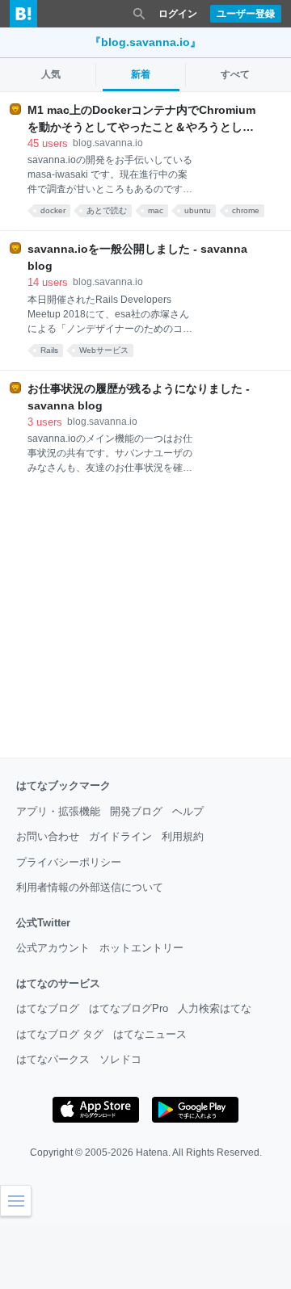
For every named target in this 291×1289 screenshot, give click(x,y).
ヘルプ (188, 811)
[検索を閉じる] (139, 14)
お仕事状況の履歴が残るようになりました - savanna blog (138, 397)
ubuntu (197, 210)
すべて (235, 74)
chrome (245, 210)
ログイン (177, 13)
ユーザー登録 (246, 13)
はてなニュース (150, 1034)
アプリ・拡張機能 (58, 811)
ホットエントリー (141, 948)
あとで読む (106, 210)
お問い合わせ (47, 836)
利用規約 (183, 836)
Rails (49, 350)
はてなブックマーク (63, 785)
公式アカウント (53, 948)
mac (155, 210)
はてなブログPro (128, 1008)
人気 (51, 74)
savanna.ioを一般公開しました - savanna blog (137, 257)
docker (52, 210)
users (47, 143)
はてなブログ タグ (59, 1034)
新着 (140, 74)
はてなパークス (53, 1059)
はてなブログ (47, 1008)
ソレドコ (120, 1059)
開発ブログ (136, 811)
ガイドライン (120, 836)
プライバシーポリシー (68, 862)
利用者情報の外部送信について (89, 887)
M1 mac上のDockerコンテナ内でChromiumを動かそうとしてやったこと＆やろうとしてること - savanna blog (141, 119)
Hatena (152, 1152)
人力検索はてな (214, 1008)
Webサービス (104, 350)
